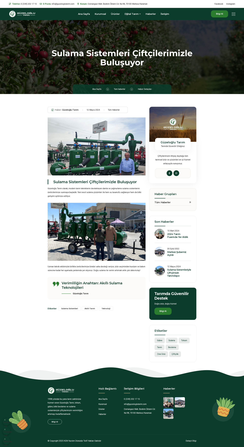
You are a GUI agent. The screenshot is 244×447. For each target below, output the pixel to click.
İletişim (165, 14)
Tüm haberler (119, 89)
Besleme (172, 347)
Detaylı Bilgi (191, 441)
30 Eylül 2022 (173, 249)
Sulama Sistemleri (69, 308)
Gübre (159, 340)
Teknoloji (106, 308)
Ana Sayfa (84, 14)
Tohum (184, 340)
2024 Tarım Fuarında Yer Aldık (177, 235)
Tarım (159, 347)
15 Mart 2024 (173, 231)
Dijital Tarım (132, 14)
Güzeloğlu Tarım (67, 110)
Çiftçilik (175, 354)
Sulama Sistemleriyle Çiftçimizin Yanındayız (179, 272)
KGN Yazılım (69, 441)
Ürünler (115, 14)
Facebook (218, 4)
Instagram (230, 4)
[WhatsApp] (7, 442)
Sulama (172, 340)
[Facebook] (7, 423)
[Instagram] (7, 432)
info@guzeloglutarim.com (63, 4)
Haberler (151, 14)
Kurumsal (100, 14)
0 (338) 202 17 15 (29, 4)
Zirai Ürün (161, 354)
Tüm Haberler (114, 110)
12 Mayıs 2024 (93, 110)
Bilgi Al (219, 14)
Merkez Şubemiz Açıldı (176, 253)
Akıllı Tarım (90, 308)
